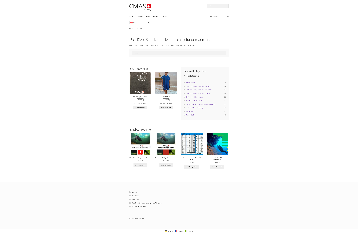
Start (133, 28)
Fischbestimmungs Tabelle (194, 100)
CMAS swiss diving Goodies (194, 97)
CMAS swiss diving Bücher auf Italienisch (198, 93)
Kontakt (165, 16)
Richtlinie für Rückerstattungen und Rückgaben (147, 203)
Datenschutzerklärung (139, 206)
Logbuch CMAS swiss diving (194, 108)
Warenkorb (139, 16)
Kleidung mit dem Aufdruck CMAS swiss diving (200, 104)
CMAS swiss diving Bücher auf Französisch (199, 90)
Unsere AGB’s (136, 199)
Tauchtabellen (190, 115)
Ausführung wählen (191, 167)
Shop (131, 16)
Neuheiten (189, 111)
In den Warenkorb (140, 107)
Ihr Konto (156, 16)
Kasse (148, 16)
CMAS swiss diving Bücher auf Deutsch (198, 86)
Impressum (135, 196)
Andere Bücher (190, 82)
